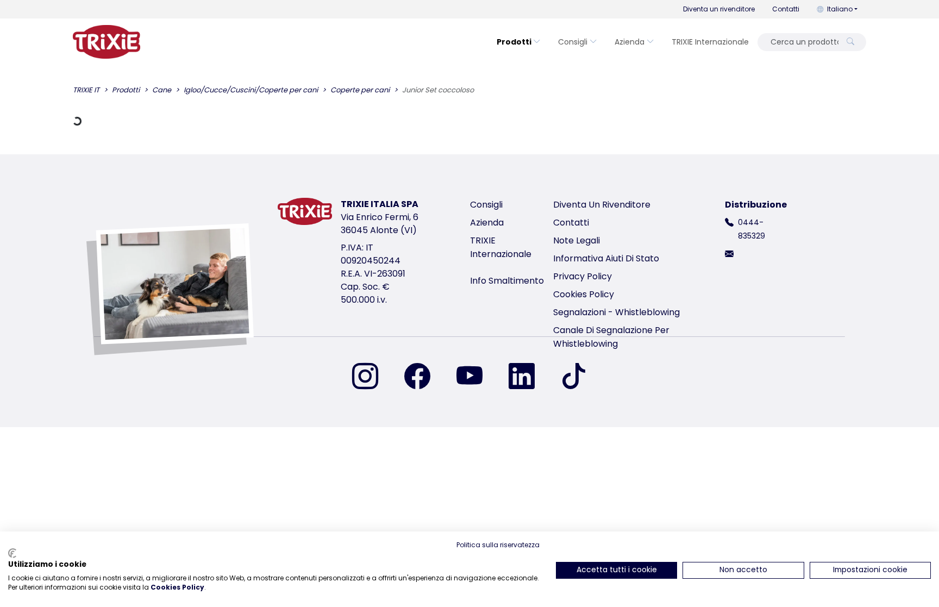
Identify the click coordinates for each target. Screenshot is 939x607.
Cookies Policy (583, 294)
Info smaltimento (507, 280)
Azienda (629, 41)
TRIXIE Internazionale (710, 41)
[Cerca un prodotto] (850, 42)
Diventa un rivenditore (719, 9)
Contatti (785, 9)
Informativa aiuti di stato (606, 258)
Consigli (572, 41)
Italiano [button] (840, 9)
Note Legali (576, 240)
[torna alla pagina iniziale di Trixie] (106, 42)
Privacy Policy (582, 276)
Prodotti (514, 41)
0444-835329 (751, 229)
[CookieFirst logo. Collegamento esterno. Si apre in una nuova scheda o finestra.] (12, 553)
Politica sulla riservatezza (498, 544)
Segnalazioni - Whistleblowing (616, 312)
